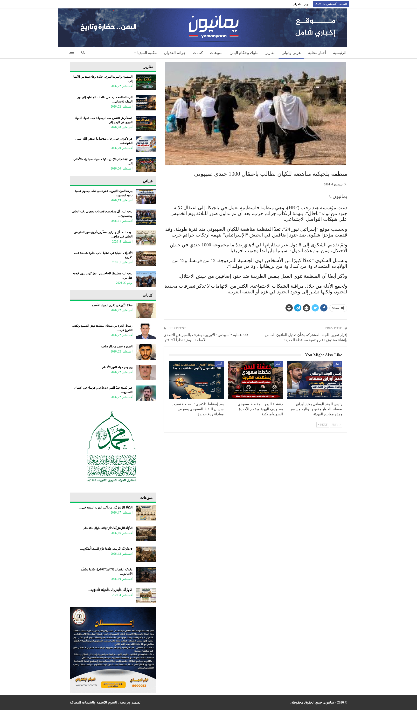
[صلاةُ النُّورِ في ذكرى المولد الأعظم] (146, 310)
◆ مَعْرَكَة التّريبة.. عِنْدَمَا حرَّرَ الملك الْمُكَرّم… (106, 548)
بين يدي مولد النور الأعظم (117, 367)
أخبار (338, 363)
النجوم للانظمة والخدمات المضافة (93, 702)
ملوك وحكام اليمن (243, 53)
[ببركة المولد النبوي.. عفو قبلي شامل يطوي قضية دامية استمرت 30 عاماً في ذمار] (146, 196)
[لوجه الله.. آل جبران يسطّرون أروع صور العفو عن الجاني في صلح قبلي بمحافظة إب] (146, 237)
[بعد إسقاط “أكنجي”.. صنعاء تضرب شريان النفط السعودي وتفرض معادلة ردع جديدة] (196, 380)
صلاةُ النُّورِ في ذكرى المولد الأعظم (112, 305)
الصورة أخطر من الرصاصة (116, 346)
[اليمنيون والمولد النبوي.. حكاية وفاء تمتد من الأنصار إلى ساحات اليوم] (146, 82)
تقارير (270, 53)
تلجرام (297, 4)
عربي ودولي (291, 53)
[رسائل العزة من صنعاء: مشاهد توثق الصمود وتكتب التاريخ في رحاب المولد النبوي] (146, 331)
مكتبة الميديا (147, 53)
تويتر (306, 4)
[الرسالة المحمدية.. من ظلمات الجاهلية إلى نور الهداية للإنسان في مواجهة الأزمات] (146, 102)
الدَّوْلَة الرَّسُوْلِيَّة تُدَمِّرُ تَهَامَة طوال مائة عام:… (106, 528)
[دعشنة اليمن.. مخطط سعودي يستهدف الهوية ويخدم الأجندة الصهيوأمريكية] (255, 380)
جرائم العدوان (175, 53)
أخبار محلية (317, 53)
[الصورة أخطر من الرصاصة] (146, 352)
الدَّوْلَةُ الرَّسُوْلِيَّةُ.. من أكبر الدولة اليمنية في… (105, 507)
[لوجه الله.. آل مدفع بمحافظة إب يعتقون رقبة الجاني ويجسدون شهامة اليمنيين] (146, 217)
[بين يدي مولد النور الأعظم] (146, 372)
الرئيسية (339, 53)
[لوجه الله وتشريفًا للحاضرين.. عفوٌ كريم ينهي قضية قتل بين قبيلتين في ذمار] (146, 279)
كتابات (198, 53)
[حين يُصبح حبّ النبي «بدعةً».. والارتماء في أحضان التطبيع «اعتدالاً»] (146, 393)
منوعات (216, 53)
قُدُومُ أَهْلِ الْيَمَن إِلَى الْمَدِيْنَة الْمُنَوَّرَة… (110, 590)
